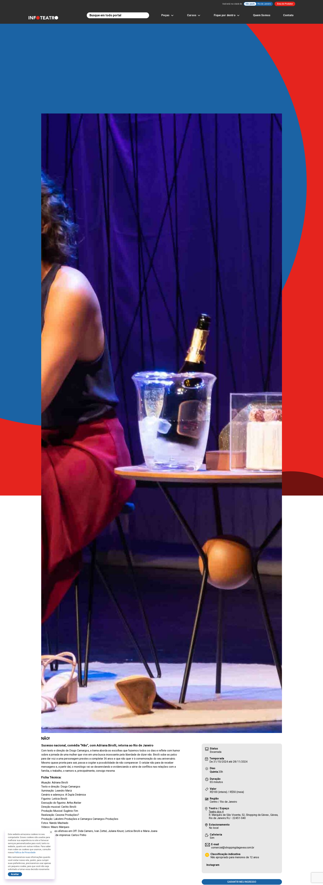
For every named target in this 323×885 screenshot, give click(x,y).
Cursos (191, 15)
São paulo (250, 4)
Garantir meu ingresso (241, 881)
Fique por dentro (224, 15)
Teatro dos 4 (216, 811)
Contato (288, 15)
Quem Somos (262, 15)
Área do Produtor (285, 4)
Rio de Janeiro (264, 4)
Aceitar (15, 874)
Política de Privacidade (24, 852)
